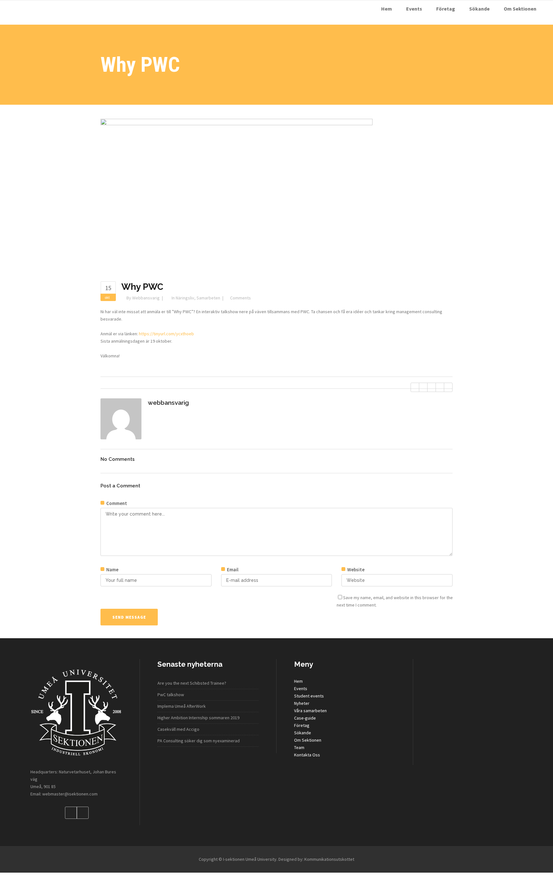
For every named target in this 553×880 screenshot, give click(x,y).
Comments (240, 298)
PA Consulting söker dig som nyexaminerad (198, 741)
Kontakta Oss (307, 755)
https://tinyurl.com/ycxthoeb (166, 334)
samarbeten (208, 298)
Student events (309, 696)
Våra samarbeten (310, 710)
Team (299, 747)
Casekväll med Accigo (178, 729)
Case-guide (305, 718)
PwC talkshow (170, 694)
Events (300, 688)
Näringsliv (185, 298)
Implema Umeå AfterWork (181, 706)
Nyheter (301, 703)
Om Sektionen (307, 740)
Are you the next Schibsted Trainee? (191, 683)
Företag (301, 725)
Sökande (302, 733)
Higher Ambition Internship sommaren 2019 (198, 718)
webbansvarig (146, 298)
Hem (298, 681)
